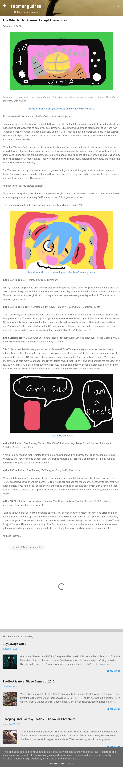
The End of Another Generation (26, 547)
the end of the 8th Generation (58, 97)
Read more (113, 671)
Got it (72, 763)
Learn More (56, 763)
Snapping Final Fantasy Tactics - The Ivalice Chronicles (39, 719)
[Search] (118, 6)
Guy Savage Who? (14, 644)
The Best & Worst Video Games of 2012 (28, 681)
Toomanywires (25, 6)
